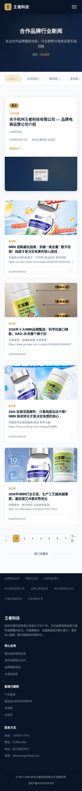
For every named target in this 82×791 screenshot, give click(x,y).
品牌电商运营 (12, 578)
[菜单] (74, 7)
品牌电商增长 (51, 578)
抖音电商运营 (35, 598)
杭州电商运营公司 (14, 588)
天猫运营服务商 (13, 598)
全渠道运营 (11, 674)
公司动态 (33, 78)
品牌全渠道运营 (39, 588)
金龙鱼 (9, 708)
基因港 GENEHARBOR (18, 701)
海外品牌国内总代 (64, 588)
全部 (13, 78)
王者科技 (17, 7)
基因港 (55, 78)
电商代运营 (32, 578)
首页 (34, 54)
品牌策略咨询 (13, 667)
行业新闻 (10, 694)
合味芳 (9, 715)
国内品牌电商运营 (15, 653)
